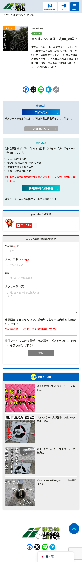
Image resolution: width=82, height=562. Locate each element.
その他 (36, 33)
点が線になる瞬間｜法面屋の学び (54, 39)
